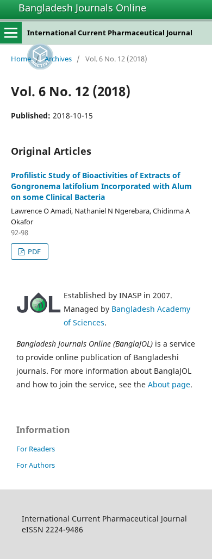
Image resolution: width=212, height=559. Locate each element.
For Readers (35, 449)
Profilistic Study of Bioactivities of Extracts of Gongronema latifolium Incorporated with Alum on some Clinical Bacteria (101, 186)
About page (169, 384)
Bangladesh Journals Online (82, 7)
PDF (33, 251)
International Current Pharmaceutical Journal (109, 32)
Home (21, 59)
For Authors (35, 465)
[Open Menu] (11, 32)
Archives (58, 59)
